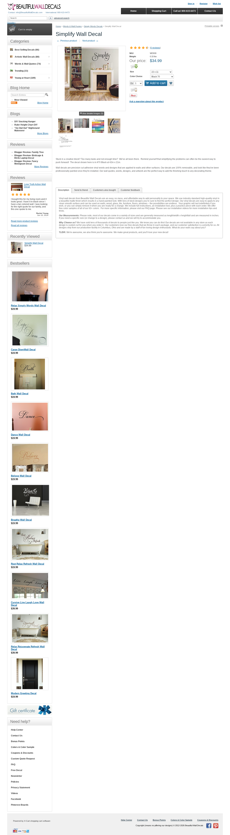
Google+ (11, 23)
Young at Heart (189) (25, 78)
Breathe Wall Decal (21, 519)
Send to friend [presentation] (81, 190)
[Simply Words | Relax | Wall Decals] (30, 300)
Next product (90, 40)
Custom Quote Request (23, 758)
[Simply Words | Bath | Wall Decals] (29, 388)
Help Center (17, 730)
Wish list (217, 4)
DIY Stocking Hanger (25, 121)
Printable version (212, 26)
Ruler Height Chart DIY (26, 125)
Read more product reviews (24, 221)
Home (58, 26)
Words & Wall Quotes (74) (28, 64)
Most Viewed (20, 100)
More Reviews (41, 166)
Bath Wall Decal (19, 393)
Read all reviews (19, 225)
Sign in (191, 4)
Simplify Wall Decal (33, 243)
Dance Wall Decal (20, 434)
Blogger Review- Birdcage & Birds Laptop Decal (28, 156)
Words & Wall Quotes (72, 26)
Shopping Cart (159, 11)
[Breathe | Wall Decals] (30, 514)
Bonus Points (18, 741)
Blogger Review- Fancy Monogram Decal (26, 162)
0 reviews (155, 48)
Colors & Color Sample (22, 747)
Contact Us (16, 735)
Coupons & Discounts (22, 753)
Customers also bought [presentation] (104, 190)
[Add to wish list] (171, 83)
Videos (14, 793)
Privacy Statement (20, 787)
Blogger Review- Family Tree (29, 152)
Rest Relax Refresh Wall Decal (27, 563)
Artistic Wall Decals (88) (27, 57)
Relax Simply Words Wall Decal (28, 305)
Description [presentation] (63, 190)
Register (204, 4)
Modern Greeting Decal (23, 693)
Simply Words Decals (93, 26)
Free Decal (16, 770)
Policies (15, 782)
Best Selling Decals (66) (27, 50)
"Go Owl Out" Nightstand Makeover (27, 129)
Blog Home (42, 103)
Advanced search (61, 18)
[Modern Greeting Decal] (30, 688)
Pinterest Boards (19, 805)
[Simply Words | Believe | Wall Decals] (30, 470)
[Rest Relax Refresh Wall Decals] (30, 558)
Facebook (16, 799)
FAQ (13, 764)
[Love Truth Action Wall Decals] (17, 190)
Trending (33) (21, 71)
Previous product (67, 40)
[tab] (64, 190)
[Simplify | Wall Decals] (17, 253)
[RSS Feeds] (14, 103)
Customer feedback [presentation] (130, 190)
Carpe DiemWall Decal (23, 349)
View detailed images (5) (92, 113)
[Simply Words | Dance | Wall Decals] (30, 429)
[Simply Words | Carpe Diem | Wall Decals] (29, 344)
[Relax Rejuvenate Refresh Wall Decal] (30, 641)
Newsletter (16, 776)
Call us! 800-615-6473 (184, 11)
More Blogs (42, 133)
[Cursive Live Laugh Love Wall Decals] (30, 597)
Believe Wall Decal (21, 475)
